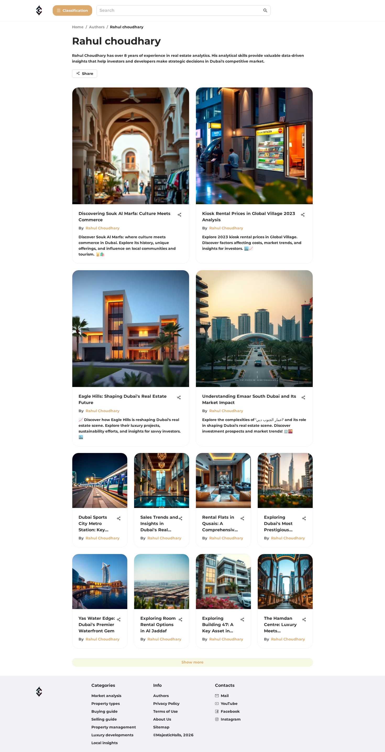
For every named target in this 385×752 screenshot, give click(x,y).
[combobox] (181, 10)
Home (78, 27)
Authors (96, 27)
